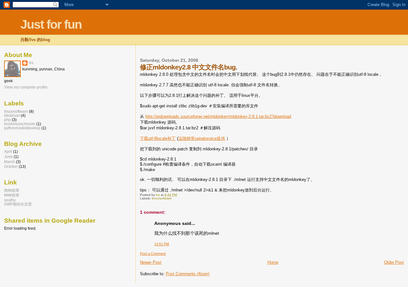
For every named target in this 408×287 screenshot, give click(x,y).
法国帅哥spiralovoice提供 (201, 138)
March (9, 162)
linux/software (162, 198)
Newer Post (150, 262)
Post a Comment (153, 253)
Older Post (394, 262)
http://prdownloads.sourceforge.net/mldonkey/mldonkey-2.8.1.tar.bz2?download (218, 116)
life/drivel (12, 115)
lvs (31, 63)
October (11, 166)
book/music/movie (19, 124)
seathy (10, 200)
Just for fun (51, 24)
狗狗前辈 (11, 190)
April (8, 151)
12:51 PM (161, 244)
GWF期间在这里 (18, 204)
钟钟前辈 (11, 195)
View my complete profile (25, 87)
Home (272, 262)
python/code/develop (22, 128)
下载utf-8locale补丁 (158, 138)
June (8, 156)
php (7, 120)
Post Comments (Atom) (187, 273)
